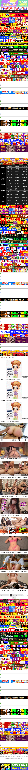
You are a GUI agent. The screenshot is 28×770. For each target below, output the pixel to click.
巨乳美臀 (24, 171)
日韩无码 (24, 203)
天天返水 (24, 186)
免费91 (17, 194)
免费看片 (9, 194)
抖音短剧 (9, 189)
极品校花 (9, 203)
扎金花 (17, 186)
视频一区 (3, 167)
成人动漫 (24, 169)
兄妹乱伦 (17, 200)
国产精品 (9, 166)
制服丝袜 (17, 174)
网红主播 (17, 166)
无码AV (3, 190)
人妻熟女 (9, 174)
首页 (2, 595)
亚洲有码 (9, 169)
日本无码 (24, 166)
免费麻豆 (9, 197)
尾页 (14, 597)
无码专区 (3, 196)
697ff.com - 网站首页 (13, 12)
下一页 (20, 595)
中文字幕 (17, 171)
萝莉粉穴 (17, 197)
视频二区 (3, 173)
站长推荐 (3, 179)
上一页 (6, 595)
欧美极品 (17, 169)
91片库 (9, 191)
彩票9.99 (9, 186)
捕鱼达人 (9, 183)
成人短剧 (24, 200)
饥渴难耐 (17, 177)
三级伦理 (9, 171)
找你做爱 (24, 177)
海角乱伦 (24, 194)
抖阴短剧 (17, 203)
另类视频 (24, 174)
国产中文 (9, 200)
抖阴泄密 (24, 197)
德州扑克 (24, 183)
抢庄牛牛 (17, 183)
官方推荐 (3, 184)
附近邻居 (9, 177)
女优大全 (17, 191)
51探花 (24, 189)
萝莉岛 (24, 191)
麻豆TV (17, 189)
